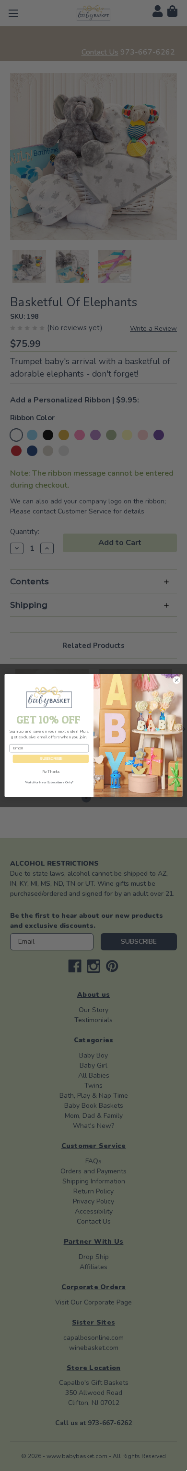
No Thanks (51, 771)
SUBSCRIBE (50, 758)
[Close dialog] (177, 680)
